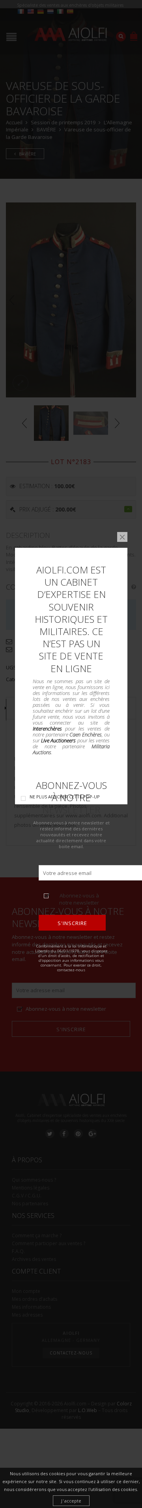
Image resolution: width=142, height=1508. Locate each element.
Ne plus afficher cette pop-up (65, 797)
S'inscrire (72, 923)
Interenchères (47, 728)
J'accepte (71, 1501)
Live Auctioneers (58, 740)
